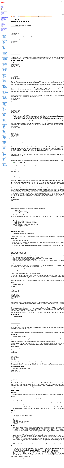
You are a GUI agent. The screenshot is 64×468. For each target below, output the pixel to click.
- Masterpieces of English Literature (4, 17)
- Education (2, 16)
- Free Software (2, 12)
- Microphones (2, 23)
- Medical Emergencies (3, 20)
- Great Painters (2, 5)
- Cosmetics (2, 27)
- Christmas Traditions (3, 29)
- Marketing (2, 7)
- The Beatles (2, 22)
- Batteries (2, 25)
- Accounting (2, 6)
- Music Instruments (3, 24)
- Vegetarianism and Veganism (4, 28)
